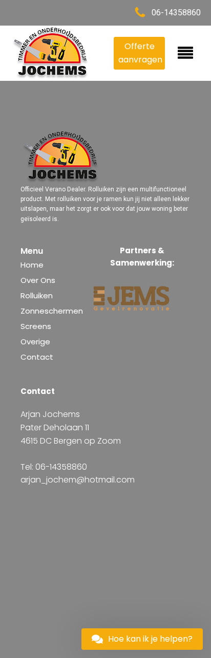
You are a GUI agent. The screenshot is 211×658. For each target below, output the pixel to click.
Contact (36, 357)
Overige (35, 341)
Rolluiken (36, 295)
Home (32, 264)
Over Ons (37, 280)
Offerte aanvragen (140, 52)
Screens (35, 326)
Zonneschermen (51, 310)
